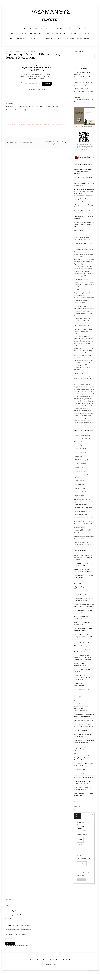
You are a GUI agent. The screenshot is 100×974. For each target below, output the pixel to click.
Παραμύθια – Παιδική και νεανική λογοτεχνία (26, 33)
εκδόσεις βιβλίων (50, 125)
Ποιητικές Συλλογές (82, 28)
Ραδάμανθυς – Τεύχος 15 (81, 769)
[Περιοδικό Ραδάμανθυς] (63, 959)
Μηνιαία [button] (85, 815)
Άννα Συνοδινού (78, 230)
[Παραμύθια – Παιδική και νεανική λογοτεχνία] (46, 959)
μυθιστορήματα (46, 28)
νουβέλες (58, 28)
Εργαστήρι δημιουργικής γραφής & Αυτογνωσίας (26, 38)
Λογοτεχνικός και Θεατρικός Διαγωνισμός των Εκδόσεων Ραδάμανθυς (81, 708)
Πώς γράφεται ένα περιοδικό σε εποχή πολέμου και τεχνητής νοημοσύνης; (82, 748)
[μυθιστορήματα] (33, 959)
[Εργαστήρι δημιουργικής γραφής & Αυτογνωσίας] (59, 959)
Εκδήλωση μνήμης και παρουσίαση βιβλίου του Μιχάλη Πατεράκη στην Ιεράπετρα (83, 589)
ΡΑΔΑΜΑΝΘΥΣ (50, 11)
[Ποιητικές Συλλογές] (43, 959)
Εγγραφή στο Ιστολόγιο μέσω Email (17, 925)
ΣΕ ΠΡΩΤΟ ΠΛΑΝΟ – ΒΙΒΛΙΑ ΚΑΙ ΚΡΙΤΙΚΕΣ (24, 28)
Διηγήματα (68, 28)
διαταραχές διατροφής (24, 125)
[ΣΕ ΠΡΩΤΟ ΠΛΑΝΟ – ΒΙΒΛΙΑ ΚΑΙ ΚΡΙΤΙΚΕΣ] (30, 959)
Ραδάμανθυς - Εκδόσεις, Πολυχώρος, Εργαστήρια (29, 51)
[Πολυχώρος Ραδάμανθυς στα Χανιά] (66, 959)
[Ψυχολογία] (53, 959)
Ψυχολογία (73, 33)
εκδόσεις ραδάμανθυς (38, 125)
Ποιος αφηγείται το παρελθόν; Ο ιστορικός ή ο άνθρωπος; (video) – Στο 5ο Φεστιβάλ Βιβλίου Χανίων (83, 657)
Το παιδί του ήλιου (79, 773)
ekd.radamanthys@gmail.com (82, 76)
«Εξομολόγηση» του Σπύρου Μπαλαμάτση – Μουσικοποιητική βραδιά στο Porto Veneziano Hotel (83, 636)
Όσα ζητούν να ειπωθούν (81, 730)
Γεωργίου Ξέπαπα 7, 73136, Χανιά (83, 72)
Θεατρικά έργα (85, 33)
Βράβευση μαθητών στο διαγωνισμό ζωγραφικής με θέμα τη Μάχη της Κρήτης (84, 224)
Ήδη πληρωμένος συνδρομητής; (36, 89)
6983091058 (77, 74)
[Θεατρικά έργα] (56, 959)
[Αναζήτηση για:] (84, 56)
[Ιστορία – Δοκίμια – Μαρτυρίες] (50, 959)
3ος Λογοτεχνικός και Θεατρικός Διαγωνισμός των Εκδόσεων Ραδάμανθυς (82, 171)
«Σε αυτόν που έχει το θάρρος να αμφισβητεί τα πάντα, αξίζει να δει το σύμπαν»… (83, 557)
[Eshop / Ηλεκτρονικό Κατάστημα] (69, 959)
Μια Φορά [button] (77, 816)
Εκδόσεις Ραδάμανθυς (11, 911)
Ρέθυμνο (15, 125)
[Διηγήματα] (40, 959)
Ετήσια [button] (94, 815)
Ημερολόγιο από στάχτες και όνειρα (83, 777)
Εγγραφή (47, 84)
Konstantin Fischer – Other (81, 595)
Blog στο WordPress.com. (50, 964)
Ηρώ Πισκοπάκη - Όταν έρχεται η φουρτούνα (30, 123)
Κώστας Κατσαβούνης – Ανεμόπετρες (84, 720)
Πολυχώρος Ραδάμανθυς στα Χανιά (78, 38)
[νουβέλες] (37, 959)
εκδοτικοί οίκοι (60, 125)
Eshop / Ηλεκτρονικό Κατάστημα (50, 44)
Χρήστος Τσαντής (10, 919)
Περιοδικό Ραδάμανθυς (54, 38)
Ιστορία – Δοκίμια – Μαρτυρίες (56, 33)
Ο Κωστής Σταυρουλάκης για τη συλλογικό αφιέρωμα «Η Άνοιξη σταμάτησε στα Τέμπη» (82, 677)
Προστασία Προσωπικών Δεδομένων (15, 915)
